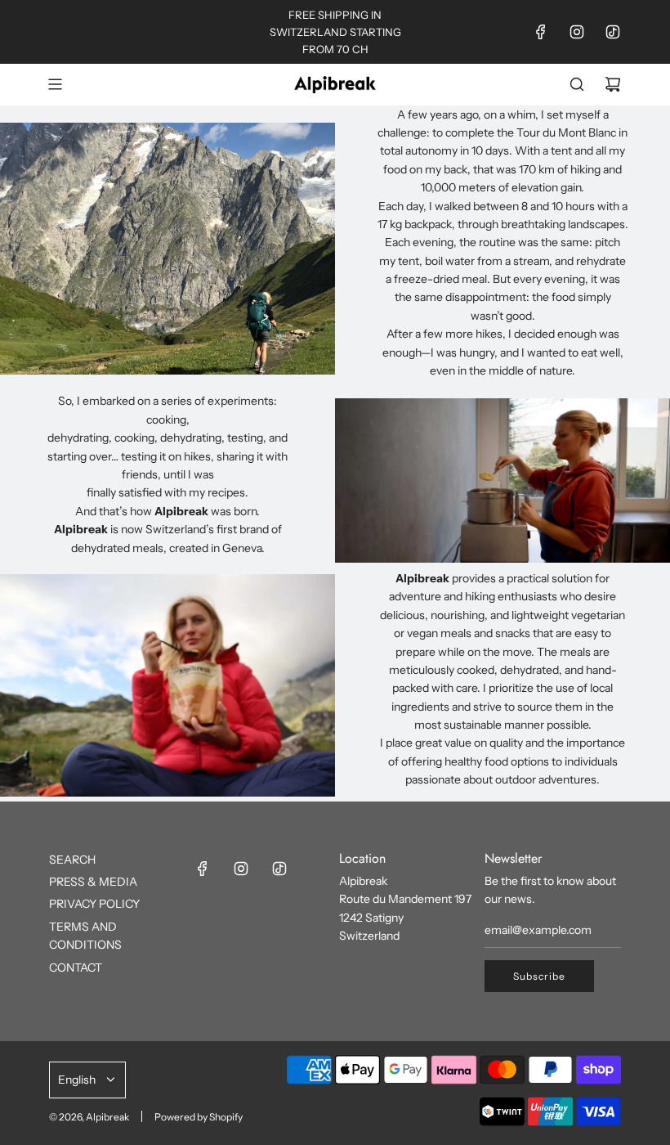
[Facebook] (541, 32)
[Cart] (613, 84)
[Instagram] (577, 32)
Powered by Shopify (198, 1117)
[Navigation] (55, 84)
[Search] (577, 84)
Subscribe (539, 976)
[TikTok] (613, 32)
